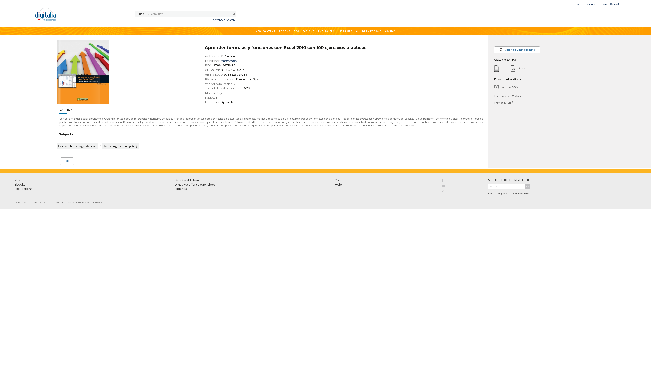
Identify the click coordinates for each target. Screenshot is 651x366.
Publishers (326, 31)
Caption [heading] (65, 109)
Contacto (341, 180)
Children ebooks (368, 31)
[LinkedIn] (462, 192)
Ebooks (284, 31)
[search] (233, 14)
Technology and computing (120, 146)
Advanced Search (224, 20)
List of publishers (187, 180)
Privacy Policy (522, 193)
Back (67, 160)
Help (338, 184)
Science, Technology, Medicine (77, 146)
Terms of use (20, 202)
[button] (578, 4)
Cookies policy (58, 202)
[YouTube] (462, 187)
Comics (390, 31)
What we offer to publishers (195, 184)
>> (527, 186)
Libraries (345, 31)
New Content (265, 31)
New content (24, 180)
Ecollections (304, 31)
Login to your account (519, 50)
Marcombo (229, 61)
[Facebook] (462, 181)
